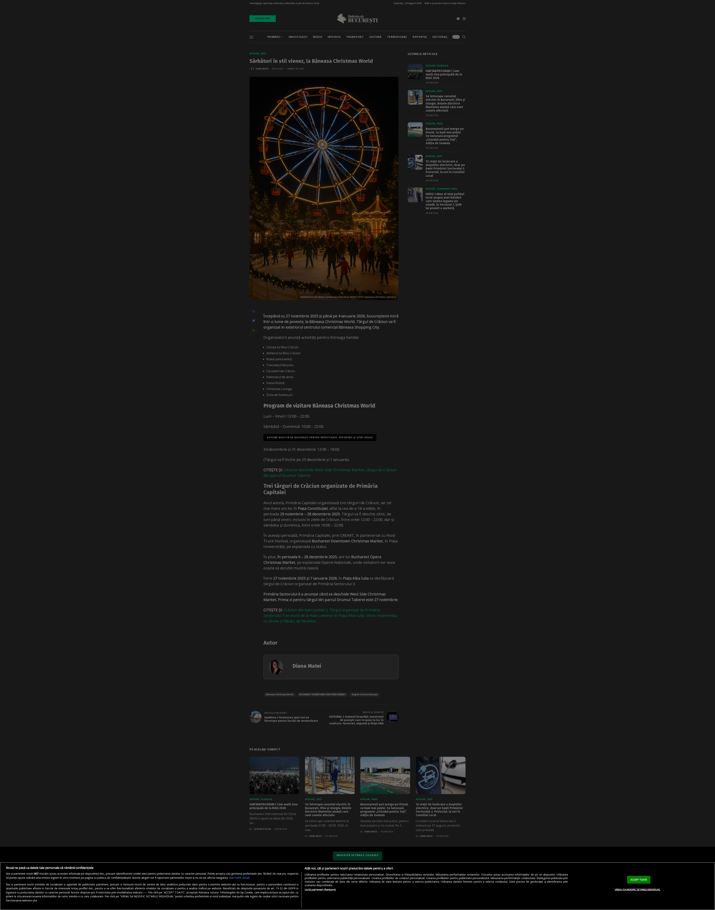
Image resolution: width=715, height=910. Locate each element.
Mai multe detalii (239, 877)
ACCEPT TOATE (638, 879)
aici (145, 892)
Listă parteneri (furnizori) (320, 889)
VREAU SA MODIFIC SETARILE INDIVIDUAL (637, 889)
